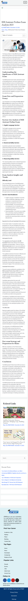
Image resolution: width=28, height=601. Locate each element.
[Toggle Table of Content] (23, 35)
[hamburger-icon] (25, 2)
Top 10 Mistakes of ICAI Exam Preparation (11, 477)
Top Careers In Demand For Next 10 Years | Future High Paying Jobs (14, 442)
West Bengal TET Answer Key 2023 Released (12, 482)
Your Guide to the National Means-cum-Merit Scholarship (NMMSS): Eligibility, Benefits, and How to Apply (14, 473)
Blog (6, 30)
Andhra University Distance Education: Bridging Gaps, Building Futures (13, 421)
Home (3, 30)
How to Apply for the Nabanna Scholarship (11, 480)
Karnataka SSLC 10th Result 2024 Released (12, 484)
